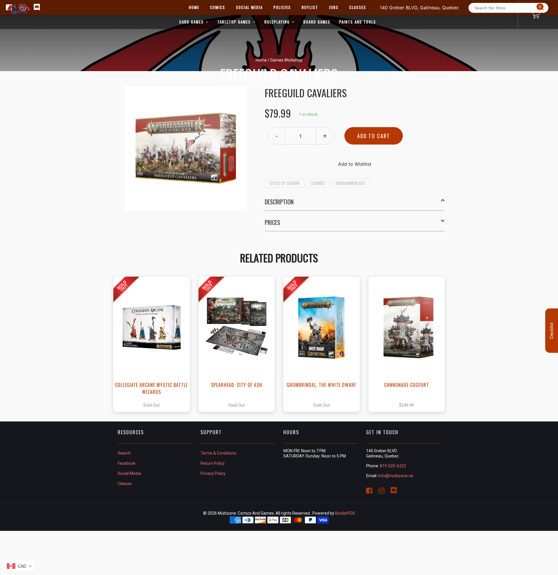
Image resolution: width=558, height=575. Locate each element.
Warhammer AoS (350, 183)
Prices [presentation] (272, 222)
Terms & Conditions (218, 453)
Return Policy (213, 463)
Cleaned (317, 183)
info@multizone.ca (395, 475)
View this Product (154, 344)
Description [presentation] (279, 201)
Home (261, 60)
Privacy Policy (213, 473)
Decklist (551, 330)
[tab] (355, 204)
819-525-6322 (393, 466)
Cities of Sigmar (284, 183)
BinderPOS (345, 513)
